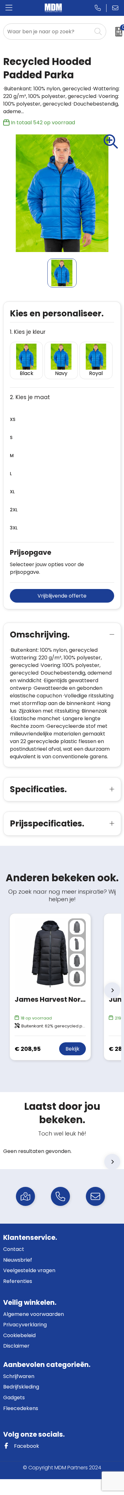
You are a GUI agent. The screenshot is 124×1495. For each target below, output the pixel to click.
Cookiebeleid (19, 1335)
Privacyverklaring (25, 1324)
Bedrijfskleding (21, 1386)
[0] (116, 31)
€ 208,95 (28, 1048)
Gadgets (14, 1397)
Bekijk (72, 1048)
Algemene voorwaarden (33, 1314)
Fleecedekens (20, 1408)
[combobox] (47, 31)
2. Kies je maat (30, 397)
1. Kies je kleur (27, 332)
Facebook (26, 1446)
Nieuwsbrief (17, 1260)
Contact (13, 1249)
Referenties (17, 1281)
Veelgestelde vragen (29, 1270)
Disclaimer (16, 1345)
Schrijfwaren (18, 1376)
